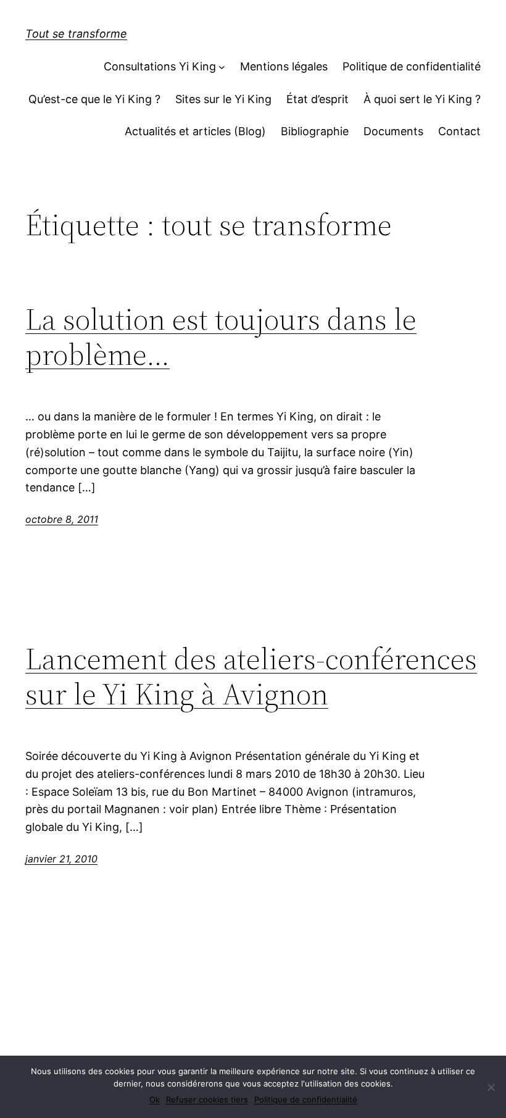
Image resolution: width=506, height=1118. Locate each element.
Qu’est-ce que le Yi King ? (94, 99)
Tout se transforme (76, 33)
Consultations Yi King (160, 66)
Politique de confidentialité (411, 66)
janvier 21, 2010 (61, 859)
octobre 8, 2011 (61, 519)
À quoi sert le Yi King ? (422, 99)
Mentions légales (284, 66)
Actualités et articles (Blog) (195, 131)
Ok (154, 1099)
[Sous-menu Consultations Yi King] (221, 67)
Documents (393, 131)
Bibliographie (315, 131)
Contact (459, 131)
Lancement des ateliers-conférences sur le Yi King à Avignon (251, 676)
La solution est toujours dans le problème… (221, 337)
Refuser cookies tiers (207, 1099)
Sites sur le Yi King (223, 99)
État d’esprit (317, 99)
